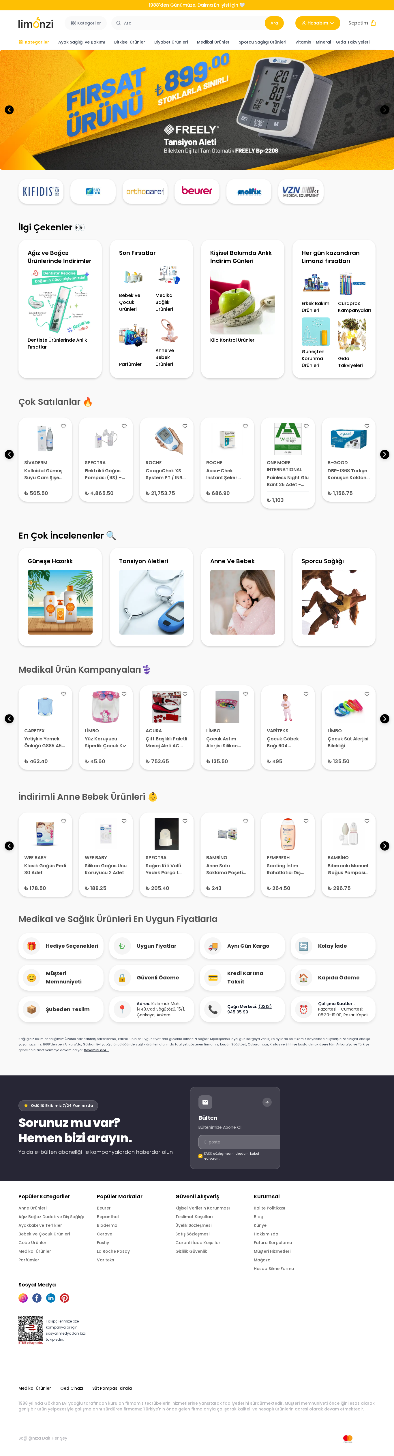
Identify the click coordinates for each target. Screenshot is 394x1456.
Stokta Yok (106, 492)
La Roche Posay (113, 1251)
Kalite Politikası (269, 1208)
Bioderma (107, 1225)
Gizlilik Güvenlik (191, 1251)
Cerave (104, 1234)
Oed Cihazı (71, 1388)
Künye (260, 1225)
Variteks (105, 1260)
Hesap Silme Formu (274, 1268)
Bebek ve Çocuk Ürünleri (44, 1234)
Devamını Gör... (96, 1050)
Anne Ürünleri (32, 1208)
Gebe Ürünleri (32, 1243)
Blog (258, 1217)
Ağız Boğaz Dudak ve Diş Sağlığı (51, 1217)
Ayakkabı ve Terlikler (40, 1225)
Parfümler (28, 1260)
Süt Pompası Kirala (112, 1388)
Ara (274, 23)
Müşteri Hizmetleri (272, 1251)
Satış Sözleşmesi (192, 1234)
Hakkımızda (266, 1234)
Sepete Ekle (45, 492)
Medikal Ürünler (34, 1251)
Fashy (103, 1243)
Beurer (104, 1208)
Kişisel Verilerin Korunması (202, 1208)
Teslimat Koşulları (194, 1217)
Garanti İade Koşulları (198, 1243)
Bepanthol (108, 1217)
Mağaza (262, 1260)
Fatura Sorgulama (273, 1243)
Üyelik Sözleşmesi (193, 1225)
